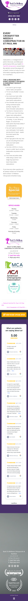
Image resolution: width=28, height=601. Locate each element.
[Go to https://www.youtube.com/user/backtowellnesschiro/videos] (12, 19)
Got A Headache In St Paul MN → (16, 307)
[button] (14, 314)
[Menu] (14, 598)
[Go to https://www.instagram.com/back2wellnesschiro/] (15, 19)
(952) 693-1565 (14, 16)
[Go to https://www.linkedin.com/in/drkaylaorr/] (18, 19)
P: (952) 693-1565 (14, 560)
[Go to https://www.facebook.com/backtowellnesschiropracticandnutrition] (9, 19)
